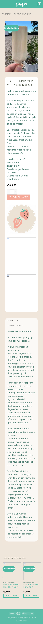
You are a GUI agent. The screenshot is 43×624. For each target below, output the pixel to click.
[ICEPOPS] (21, 4)
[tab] (21, 320)
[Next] (41, 582)
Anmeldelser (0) (14, 325)
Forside (6, 14)
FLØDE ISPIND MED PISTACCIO (31, 586)
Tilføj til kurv (19, 197)
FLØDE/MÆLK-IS (22, 14)
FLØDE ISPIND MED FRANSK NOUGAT (11, 586)
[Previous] (3, 582)
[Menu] (3, 4)
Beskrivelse (13, 320)
